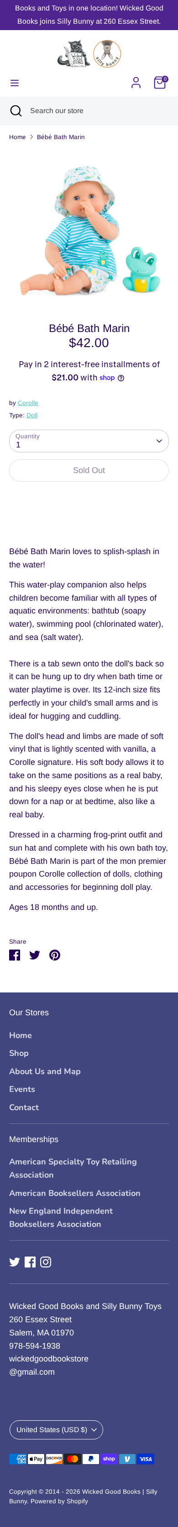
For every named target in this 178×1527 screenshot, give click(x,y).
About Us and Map (45, 1071)
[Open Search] (15, 110)
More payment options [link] (89, 522)
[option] (89, 228)
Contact (24, 1107)
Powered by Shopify (59, 1501)
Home (17, 137)
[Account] (136, 79)
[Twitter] (14, 1262)
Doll (31, 415)
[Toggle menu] (14, 82)
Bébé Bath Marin (61, 137)
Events (22, 1089)
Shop (19, 1053)
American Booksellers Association (75, 1193)
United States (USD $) (51, 1430)
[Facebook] (30, 1262)
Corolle (28, 403)
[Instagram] (45, 1262)
